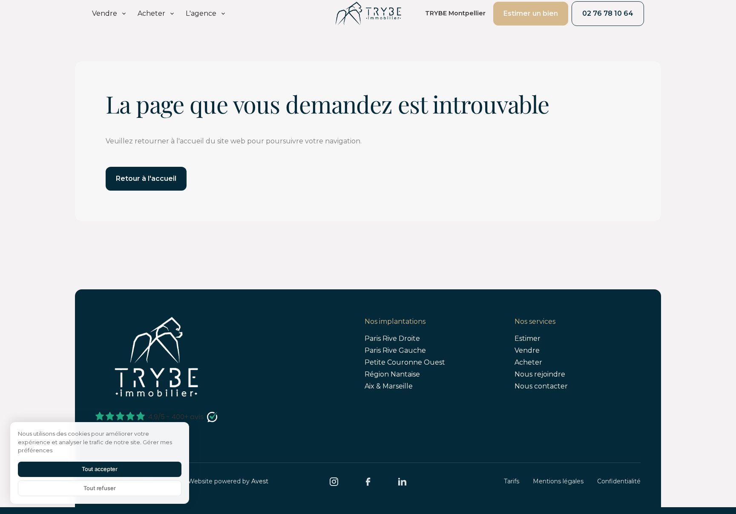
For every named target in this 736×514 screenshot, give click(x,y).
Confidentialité (619, 481)
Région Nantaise (392, 374)
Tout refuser (99, 488)
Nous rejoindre (540, 374)
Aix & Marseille (389, 386)
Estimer (527, 338)
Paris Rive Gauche (395, 350)
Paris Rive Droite (392, 338)
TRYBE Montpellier (455, 13)
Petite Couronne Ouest (405, 362)
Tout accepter (100, 468)
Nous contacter (541, 386)
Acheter (528, 362)
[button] (109, 13)
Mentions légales (558, 481)
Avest (259, 481)
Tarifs (511, 481)
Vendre (527, 350)
